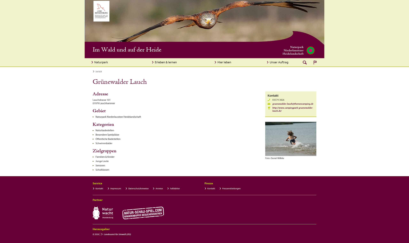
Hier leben (224, 62)
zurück (99, 71)
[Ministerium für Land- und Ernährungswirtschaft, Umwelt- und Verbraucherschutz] (101, 11)
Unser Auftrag (279, 62)
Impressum (115, 188)
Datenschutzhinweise (138, 188)
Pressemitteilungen (231, 188)
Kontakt (99, 188)
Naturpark (101, 62)
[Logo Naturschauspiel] (143, 213)
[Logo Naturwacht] (103, 213)
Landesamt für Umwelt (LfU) (117, 234)
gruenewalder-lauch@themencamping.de (292, 104)
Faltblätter (175, 188)
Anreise (159, 188)
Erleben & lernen (166, 62)
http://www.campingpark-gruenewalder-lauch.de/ (292, 109)
